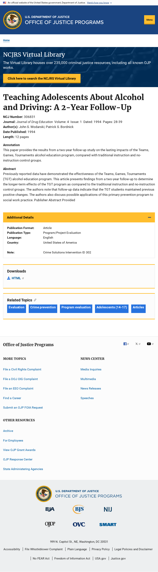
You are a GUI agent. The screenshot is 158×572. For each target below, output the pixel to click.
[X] (139, 346)
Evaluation (16, 307)
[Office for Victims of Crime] (79, 527)
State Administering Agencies (23, 469)
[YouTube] (151, 346)
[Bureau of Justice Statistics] (79, 514)
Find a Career (12, 398)
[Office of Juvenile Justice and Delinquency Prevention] (50, 527)
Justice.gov (118, 558)
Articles (138, 307)
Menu (149, 19)
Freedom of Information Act (72, 558)
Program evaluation (76, 307)
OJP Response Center (17, 459)
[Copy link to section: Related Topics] (34, 300)
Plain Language (77, 549)
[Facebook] (128, 346)
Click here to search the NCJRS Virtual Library (42, 78)
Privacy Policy (101, 549)
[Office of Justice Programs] (12, 19)
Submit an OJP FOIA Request (23, 407)
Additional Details (20, 217)
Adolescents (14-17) (112, 307)
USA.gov (100, 558)
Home (6, 40)
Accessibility (11, 549)
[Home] (64, 20)
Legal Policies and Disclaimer (133, 549)
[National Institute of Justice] (108, 512)
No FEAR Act (41, 558)
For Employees (13, 440)
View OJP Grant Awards (19, 450)
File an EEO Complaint (18, 388)
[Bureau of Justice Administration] (50, 512)
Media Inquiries (91, 369)
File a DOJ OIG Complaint (20, 379)
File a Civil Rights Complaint (22, 369)
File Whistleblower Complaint (44, 549)
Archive (8, 431)
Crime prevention (43, 307)
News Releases (91, 388)
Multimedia (88, 379)
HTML (17, 278)
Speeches (87, 398)
